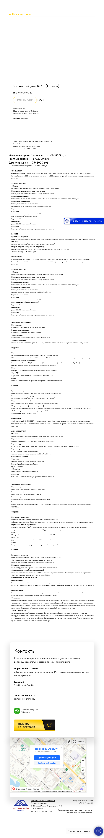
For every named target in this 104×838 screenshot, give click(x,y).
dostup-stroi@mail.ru (24, 698)
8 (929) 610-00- (85, 803)
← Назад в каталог (20, 14)
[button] (34, 725)
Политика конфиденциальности (43, 800)
